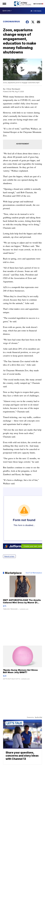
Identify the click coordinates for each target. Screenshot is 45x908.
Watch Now (37, 4)
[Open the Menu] (4, 4)
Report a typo (9, 556)
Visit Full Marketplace (34, 573)
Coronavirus (11, 21)
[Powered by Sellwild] (38, 717)
